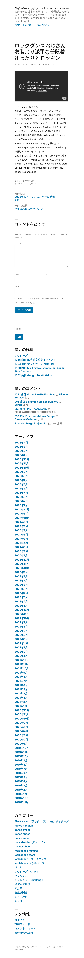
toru (18, 64)
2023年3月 (21, 597)
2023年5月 (21, 588)
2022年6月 (21, 634)
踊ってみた (21, 896)
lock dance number (26, 850)
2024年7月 (21, 530)
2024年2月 (21, 551)
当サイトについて (25, 24)
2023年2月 (21, 601)
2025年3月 (21, 496)
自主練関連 (21, 892)
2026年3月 (21, 446)
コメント (19, 243)
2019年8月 (21, 764)
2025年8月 (21, 476)
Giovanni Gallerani (26, 419)
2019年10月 (22, 756)
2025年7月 (21, 480)
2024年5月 (21, 538)
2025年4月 (21, 492)
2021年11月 (21, 664)
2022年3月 (21, 647)
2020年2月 (21, 739)
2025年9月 (21, 471)
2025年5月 (21, 488)
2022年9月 (21, 622)
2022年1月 (21, 655)
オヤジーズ (21, 355)
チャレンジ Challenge (29, 880)
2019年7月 (21, 768)
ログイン (20, 920)
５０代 (18, 900)
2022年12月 (22, 609)
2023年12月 (22, 559)
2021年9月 (21, 672)
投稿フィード (22, 924)
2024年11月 (22, 513)
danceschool (23, 846)
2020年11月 (22, 714)
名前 (17, 274)
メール (45, 274)
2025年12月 (22, 459)
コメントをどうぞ (47, 64)
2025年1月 (21, 505)
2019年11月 (21, 752)
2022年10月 (22, 618)
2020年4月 (21, 731)
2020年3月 (21, 735)
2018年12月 (22, 798)
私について (43, 24)
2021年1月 (21, 706)
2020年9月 (21, 722)
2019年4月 (21, 781)
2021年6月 (21, 685)
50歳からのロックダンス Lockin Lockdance (40, 8)
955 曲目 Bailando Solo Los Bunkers (36, 401)
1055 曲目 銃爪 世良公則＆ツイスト (35, 359)
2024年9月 (21, 522)
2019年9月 (21, 760)
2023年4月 (21, 593)
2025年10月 (22, 467)
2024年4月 (21, 542)
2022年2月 (21, 651)
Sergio (19, 404)
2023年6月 (21, 584)
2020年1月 (21, 743)
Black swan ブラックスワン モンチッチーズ (42, 821)
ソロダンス (21, 875)
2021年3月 (21, 697)
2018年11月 (21, 802)
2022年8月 (21, 626)
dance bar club (24, 825)
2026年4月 (21, 442)
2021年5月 (21, 689)
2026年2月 (21, 450)
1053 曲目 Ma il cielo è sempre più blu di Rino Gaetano (39, 369)
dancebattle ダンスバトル (31, 842)
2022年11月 (22, 614)
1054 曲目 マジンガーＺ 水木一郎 (34, 363)
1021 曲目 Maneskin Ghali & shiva (35, 394)
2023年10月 (22, 568)
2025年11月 (22, 463)
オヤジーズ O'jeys (26, 871)
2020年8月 (21, 727)
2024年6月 (21, 534)
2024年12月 (22, 509)
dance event (22, 829)
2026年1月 (21, 455)
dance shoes (22, 833)
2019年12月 (22, 747)
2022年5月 (21, 639)
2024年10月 (22, 517)
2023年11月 (22, 563)
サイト (17, 286)
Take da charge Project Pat (31, 423)
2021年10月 (22, 668)
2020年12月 (22, 710)
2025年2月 (21, 501)
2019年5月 (21, 777)
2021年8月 (21, 676)
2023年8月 (21, 576)
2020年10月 (22, 718)
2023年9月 (21, 572)
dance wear (22, 838)
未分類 (18, 888)
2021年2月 (21, 701)
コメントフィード (25, 928)
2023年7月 (21, 580)
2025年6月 (21, 484)
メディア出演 (22, 884)
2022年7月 (21, 630)
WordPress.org (24, 932)
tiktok (18, 867)
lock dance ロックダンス (27, 184)
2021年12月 (22, 660)
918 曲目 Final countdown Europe (35, 416)
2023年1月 (21, 605)
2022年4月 (21, 643)
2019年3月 (21, 785)
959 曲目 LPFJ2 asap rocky (31, 408)
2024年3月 (21, 547)
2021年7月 (21, 680)
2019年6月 (21, 773)
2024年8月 (21, 526)
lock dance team (25, 854)
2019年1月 (21, 793)
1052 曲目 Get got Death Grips (33, 375)
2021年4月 (21, 693)
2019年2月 (21, 789)
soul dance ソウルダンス (30, 863)
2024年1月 (21, 555)
